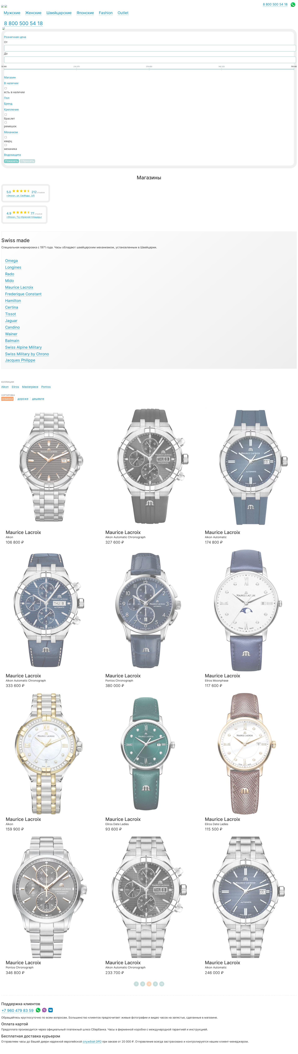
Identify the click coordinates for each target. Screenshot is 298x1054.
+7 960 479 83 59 (18, 1010)
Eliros (15, 386)
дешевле (38, 398)
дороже (23, 398)
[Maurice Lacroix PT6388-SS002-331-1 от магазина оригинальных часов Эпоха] (51, 898)
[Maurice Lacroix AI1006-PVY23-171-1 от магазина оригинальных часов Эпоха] (51, 754)
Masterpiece (30, 386)
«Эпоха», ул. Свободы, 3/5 (26, 193)
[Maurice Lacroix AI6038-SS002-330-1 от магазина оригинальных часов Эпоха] (150, 898)
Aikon (5, 386)
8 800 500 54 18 (23, 23)
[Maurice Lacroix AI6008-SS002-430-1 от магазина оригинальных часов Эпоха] (250, 898)
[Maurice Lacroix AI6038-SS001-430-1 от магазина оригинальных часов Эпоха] (51, 610)
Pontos (46, 386)
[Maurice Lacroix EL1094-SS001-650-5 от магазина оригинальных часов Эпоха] (150, 754)
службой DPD (92, 1041)
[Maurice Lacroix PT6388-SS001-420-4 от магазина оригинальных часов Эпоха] (150, 610)
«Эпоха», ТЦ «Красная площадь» (24, 215)
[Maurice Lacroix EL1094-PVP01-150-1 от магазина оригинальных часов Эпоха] (250, 754)
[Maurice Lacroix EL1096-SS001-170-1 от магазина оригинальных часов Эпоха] (250, 610)
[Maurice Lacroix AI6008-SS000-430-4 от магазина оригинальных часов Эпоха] (250, 467)
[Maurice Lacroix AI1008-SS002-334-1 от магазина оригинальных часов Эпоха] (51, 467)
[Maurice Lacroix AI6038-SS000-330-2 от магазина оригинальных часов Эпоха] (150, 467)
